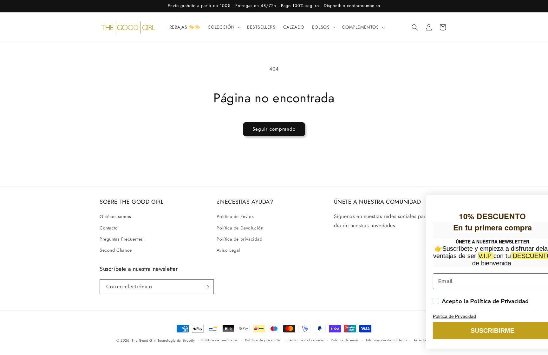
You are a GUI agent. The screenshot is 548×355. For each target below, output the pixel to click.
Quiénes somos (115, 216)
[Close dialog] (539, 195)
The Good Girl (145, 340)
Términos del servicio (306, 340)
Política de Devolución (240, 228)
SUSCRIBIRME (414, 330)
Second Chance (116, 250)
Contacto (109, 228)
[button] (223, 27)
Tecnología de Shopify (176, 340)
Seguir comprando (274, 129)
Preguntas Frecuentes (121, 239)
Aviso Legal (228, 250)
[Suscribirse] (206, 286)
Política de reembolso (219, 340)
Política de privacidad (239, 239)
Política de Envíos (235, 216)
